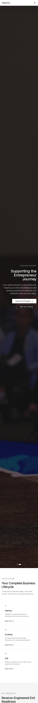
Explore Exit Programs (23, 301)
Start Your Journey (26, 307)
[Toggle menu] (34, 3)
